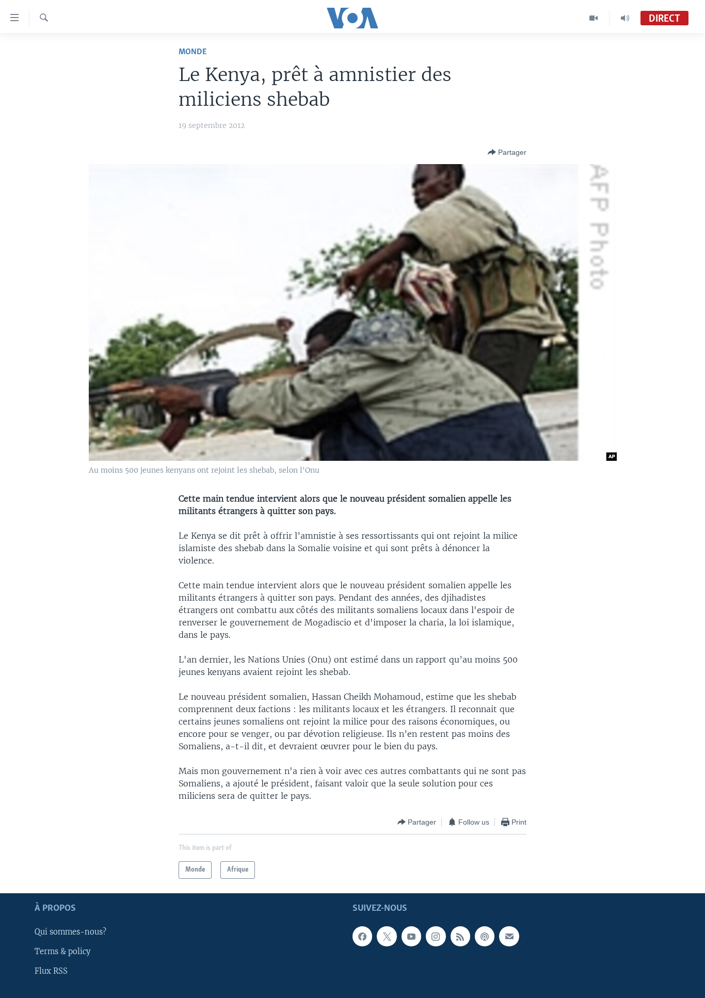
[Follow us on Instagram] (435, 936)
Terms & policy (62, 952)
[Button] (507, 152)
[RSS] (460, 936)
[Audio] (625, 18)
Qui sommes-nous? (70, 932)
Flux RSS (51, 971)
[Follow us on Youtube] (411, 936)
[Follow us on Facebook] (362, 936)
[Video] (594, 18)
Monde (192, 51)
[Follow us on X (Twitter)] (386, 936)
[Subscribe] (509, 936)
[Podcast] (484, 936)
